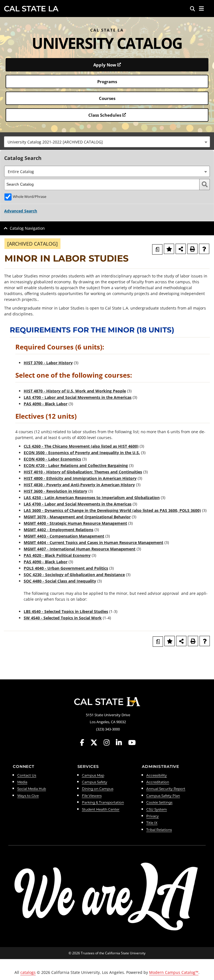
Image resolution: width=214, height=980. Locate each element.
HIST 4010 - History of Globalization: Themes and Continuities (83, 472)
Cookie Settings (159, 802)
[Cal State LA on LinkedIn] (121, 743)
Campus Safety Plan (163, 796)
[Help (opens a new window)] (204, 249)
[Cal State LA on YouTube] (132, 743)
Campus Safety (94, 782)
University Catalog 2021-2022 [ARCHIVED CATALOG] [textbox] (55, 142)
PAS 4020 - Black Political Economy (57, 555)
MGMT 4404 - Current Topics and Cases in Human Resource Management (93, 542)
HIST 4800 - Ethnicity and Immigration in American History (80, 478)
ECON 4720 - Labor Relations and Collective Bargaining (76, 465)
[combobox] (107, 141)
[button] (201, 8)
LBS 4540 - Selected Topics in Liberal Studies (66, 611)
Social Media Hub (31, 789)
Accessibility (156, 775)
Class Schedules (104, 115)
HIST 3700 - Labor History (48, 362)
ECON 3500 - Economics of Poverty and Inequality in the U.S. (82, 452)
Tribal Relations (159, 830)
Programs (107, 81)
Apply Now (104, 65)
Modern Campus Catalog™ (173, 972)
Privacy (152, 816)
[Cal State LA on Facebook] (84, 743)
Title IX (151, 823)
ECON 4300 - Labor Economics (52, 459)
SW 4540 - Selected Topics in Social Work (63, 617)
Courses (107, 98)
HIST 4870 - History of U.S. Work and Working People (75, 391)
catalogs (28, 972)
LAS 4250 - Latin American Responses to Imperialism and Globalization (92, 497)
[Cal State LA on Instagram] (109, 743)
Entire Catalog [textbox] (21, 171)
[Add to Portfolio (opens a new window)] (169, 249)
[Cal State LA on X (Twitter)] (97, 743)
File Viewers (92, 796)
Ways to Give (28, 796)
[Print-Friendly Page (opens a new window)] (192, 249)
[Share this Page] (181, 249)
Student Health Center (101, 809)
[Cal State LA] (107, 701)
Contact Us (26, 775)
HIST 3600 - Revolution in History (55, 491)
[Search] (192, 8)
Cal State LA (31, 8)
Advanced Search (20, 211)
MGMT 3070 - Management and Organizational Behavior (77, 516)
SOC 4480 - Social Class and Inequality (60, 581)
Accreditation (157, 782)
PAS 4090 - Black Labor (45, 403)
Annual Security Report (165, 789)
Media (22, 782)
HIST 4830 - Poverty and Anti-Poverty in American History (79, 484)
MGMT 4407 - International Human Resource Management (79, 549)
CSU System (156, 809)
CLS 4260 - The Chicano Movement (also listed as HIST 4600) (81, 446)
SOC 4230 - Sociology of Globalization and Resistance (74, 574)
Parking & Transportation (103, 802)
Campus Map (93, 775)
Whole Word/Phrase (29, 196)
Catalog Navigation (27, 228)
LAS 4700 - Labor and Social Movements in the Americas (78, 397)
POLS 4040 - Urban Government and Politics (66, 568)
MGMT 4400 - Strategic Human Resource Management (75, 523)
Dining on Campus (97, 789)
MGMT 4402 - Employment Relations (58, 529)
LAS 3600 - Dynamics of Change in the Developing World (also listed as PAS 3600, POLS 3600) (112, 510)
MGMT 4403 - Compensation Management (64, 536)
